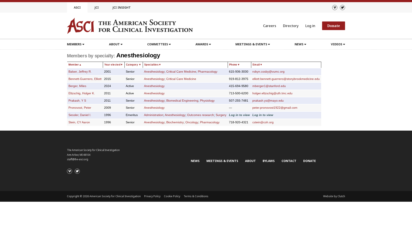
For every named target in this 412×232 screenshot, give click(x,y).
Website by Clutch (334, 196)
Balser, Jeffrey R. (80, 71)
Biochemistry (175, 122)
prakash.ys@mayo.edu (268, 100)
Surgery (221, 115)
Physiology (207, 100)
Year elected (113, 64)
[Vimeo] (334, 7)
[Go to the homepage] (130, 26)
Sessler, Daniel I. (79, 115)
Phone (234, 64)
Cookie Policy (172, 196)
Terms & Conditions (196, 196)
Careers (269, 25)
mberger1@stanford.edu (269, 86)
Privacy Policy (152, 196)
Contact (289, 161)
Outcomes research (200, 115)
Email (257, 64)
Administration (153, 115)
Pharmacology (207, 71)
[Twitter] (342, 7)
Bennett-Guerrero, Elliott (84, 79)
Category (133, 64)
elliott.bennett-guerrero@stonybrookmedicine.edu (286, 79)
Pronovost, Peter (79, 107)
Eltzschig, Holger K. (81, 93)
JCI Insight (121, 7)
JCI (96, 7)
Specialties (152, 64)
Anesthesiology (154, 71)
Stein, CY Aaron (79, 122)
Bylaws (269, 161)
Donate (333, 25)
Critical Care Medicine (181, 71)
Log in (310, 25)
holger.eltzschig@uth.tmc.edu (272, 93)
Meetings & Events (222, 161)
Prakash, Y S (77, 100)
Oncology (191, 122)
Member (75, 64)
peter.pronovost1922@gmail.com (274, 107)
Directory (290, 25)
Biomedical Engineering (182, 100)
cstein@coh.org (263, 122)
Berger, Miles (77, 86)
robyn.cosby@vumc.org (268, 71)
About (250, 161)
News (195, 161)
